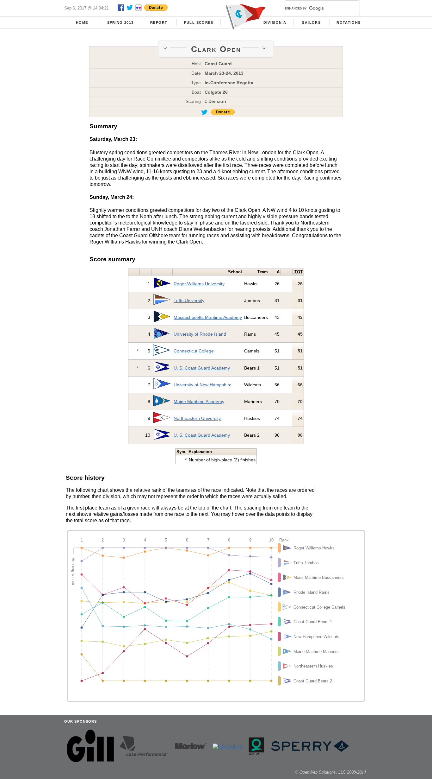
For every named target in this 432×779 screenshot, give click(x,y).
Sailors (311, 22)
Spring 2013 (120, 22)
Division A (274, 22)
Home (82, 22)
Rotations (348, 22)
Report (158, 22)
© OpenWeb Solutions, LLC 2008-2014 (330, 772)
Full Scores (198, 22)
